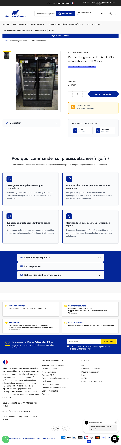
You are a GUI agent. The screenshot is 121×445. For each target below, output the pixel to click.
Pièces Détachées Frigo (78, 52)
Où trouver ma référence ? (92, 382)
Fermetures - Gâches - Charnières (65, 24)
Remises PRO (48, 375)
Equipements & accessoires (17, 30)
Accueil (6, 24)
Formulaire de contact (90, 369)
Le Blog (84, 378)
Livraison (85, 375)
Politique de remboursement (54, 388)
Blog (51, 30)
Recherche (67, 13)
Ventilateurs (19, 24)
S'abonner (108, 341)
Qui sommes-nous (49, 369)
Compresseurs (93, 24)
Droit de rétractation (50, 391)
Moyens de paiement (90, 372)
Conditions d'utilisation (51, 384)
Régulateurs (37, 24)
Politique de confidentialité (53, 365)
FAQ (83, 365)
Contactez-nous (83, 15)
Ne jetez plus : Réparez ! (60, 36)
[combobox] (55, 13)
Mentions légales (49, 372)
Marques (39, 30)
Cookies (45, 394)
